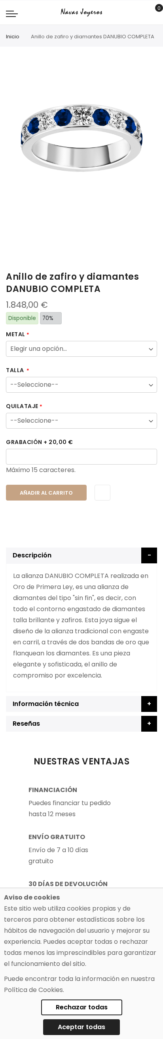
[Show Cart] (153, 12)
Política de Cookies (33, 989)
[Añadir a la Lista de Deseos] (102, 493)
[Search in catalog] (141, 12)
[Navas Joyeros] (81, 12)
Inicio (12, 36)
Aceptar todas (81, 1026)
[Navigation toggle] (12, 13)
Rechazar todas (82, 1007)
